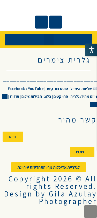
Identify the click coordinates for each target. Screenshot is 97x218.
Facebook (17, 88)
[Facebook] (55, 22)
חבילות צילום (31, 96)
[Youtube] (41, 22)
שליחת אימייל (81, 88)
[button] (49, 39)
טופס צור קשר (57, 88)
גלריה (74, 96)
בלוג (47, 96)
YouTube (36, 88)
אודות (14, 96)
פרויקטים (60, 96)
